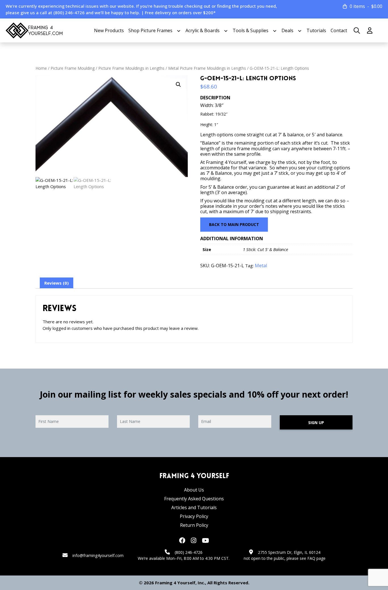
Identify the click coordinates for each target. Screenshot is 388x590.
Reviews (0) (56, 283)
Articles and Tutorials (194, 507)
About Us (194, 490)
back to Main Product (234, 224)
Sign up (316, 422)
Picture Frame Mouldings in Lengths (131, 68)
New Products (109, 30)
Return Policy (194, 525)
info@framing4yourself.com (98, 555)
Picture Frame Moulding (73, 68)
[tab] (56, 283)
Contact (339, 30)
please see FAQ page (306, 558)
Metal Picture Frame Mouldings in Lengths (207, 68)
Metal (261, 265)
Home (41, 68)
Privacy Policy (194, 516)
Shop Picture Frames (150, 30)
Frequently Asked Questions (194, 499)
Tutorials (316, 30)
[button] (178, 84)
